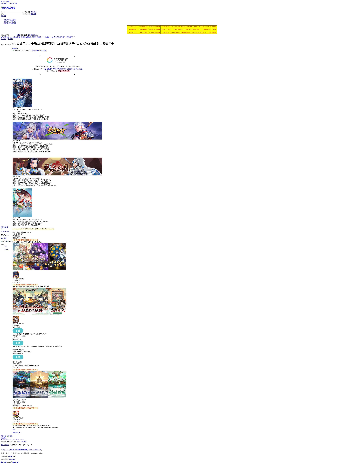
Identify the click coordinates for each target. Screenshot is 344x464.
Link (10, 440)
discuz (36, 35)
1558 (2, 231)
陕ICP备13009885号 (35, 450)
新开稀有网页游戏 (10, 21)
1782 (5, 231)
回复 (14, 429)
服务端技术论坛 (26, 37)
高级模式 (3, 438)
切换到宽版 (13, 3)
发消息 (6, 249)
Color (3, 440)
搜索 (18, 35)
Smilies (22, 440)
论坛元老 (3, 238)
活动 (29, 35)
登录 (18, 441)
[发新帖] (10, 39)
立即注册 (33, 14)
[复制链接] (14, 48)
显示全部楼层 (35, 50)
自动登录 (27, 12)
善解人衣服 (4, 227)
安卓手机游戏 (36, 37)
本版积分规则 (5, 445)
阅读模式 (43, 50)
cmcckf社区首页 (10, 19)
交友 (32, 35)
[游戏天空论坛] (8, 8)
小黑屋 (16, 450)
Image (7, 440)
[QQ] (2, 450)
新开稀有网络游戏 (10, 23)
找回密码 (33, 12)
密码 (2, 14)
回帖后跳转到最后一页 (25, 445)
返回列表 (3, 39)
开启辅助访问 (5, 3)
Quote (14, 440)
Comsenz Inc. (12, 459)
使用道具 (15, 433)
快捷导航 (3, 16)
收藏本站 (9, 1)
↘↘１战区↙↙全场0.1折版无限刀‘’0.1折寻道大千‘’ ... (59, 37)
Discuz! (10, 456)
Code (17, 440)
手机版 (12, 450)
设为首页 (3, 1)
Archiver (7, 450)
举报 (20, 433)
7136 (7, 231)
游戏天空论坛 (5, 37)
